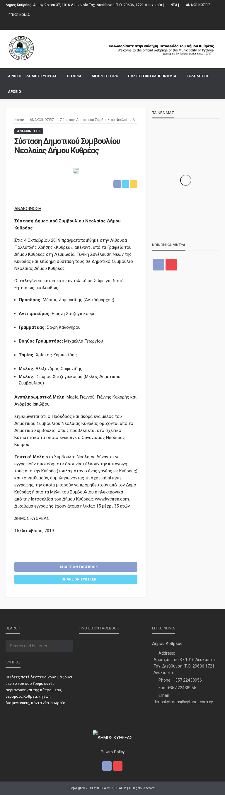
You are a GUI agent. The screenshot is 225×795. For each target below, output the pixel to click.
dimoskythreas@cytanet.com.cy (183, 701)
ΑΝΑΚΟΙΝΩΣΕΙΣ (28, 131)
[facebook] (208, 25)
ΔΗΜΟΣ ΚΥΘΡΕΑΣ (41, 76)
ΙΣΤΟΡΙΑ (74, 76)
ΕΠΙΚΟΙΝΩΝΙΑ (19, 15)
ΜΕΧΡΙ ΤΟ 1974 (105, 76)
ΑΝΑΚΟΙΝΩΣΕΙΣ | (199, 5)
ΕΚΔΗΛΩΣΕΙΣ (198, 76)
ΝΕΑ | (175, 5)
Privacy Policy (113, 752)
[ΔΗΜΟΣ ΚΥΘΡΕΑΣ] (42, 48)
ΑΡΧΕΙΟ (14, 92)
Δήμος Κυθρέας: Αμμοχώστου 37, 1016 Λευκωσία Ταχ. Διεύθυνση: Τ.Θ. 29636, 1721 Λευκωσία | (85, 5)
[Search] (214, 76)
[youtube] (215, 25)
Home (19, 120)
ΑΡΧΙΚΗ (14, 76)
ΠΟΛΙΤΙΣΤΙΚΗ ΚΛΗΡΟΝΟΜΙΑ (152, 76)
